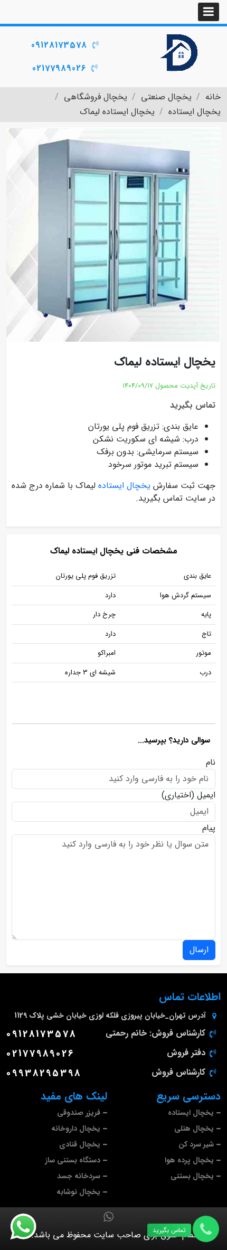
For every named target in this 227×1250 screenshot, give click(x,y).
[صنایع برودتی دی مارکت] (180, 52)
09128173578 (59, 45)
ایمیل (206, 795)
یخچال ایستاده (124, 485)
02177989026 (59, 68)
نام (210, 762)
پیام (208, 828)
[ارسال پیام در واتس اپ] (30, 1226)
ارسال (199, 949)
